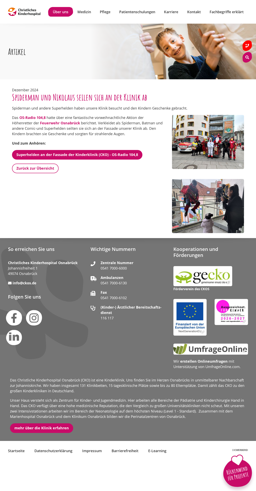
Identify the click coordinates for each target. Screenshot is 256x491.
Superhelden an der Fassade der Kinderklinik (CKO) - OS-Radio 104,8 (77, 154)
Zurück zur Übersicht (35, 168)
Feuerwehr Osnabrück (60, 123)
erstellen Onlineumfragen (204, 361)
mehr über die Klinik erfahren (41, 428)
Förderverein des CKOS (191, 289)
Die (240, 450)
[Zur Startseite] (24, 12)
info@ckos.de (24, 283)
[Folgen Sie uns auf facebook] (14, 318)
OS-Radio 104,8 (32, 117)
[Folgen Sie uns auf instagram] (34, 318)
